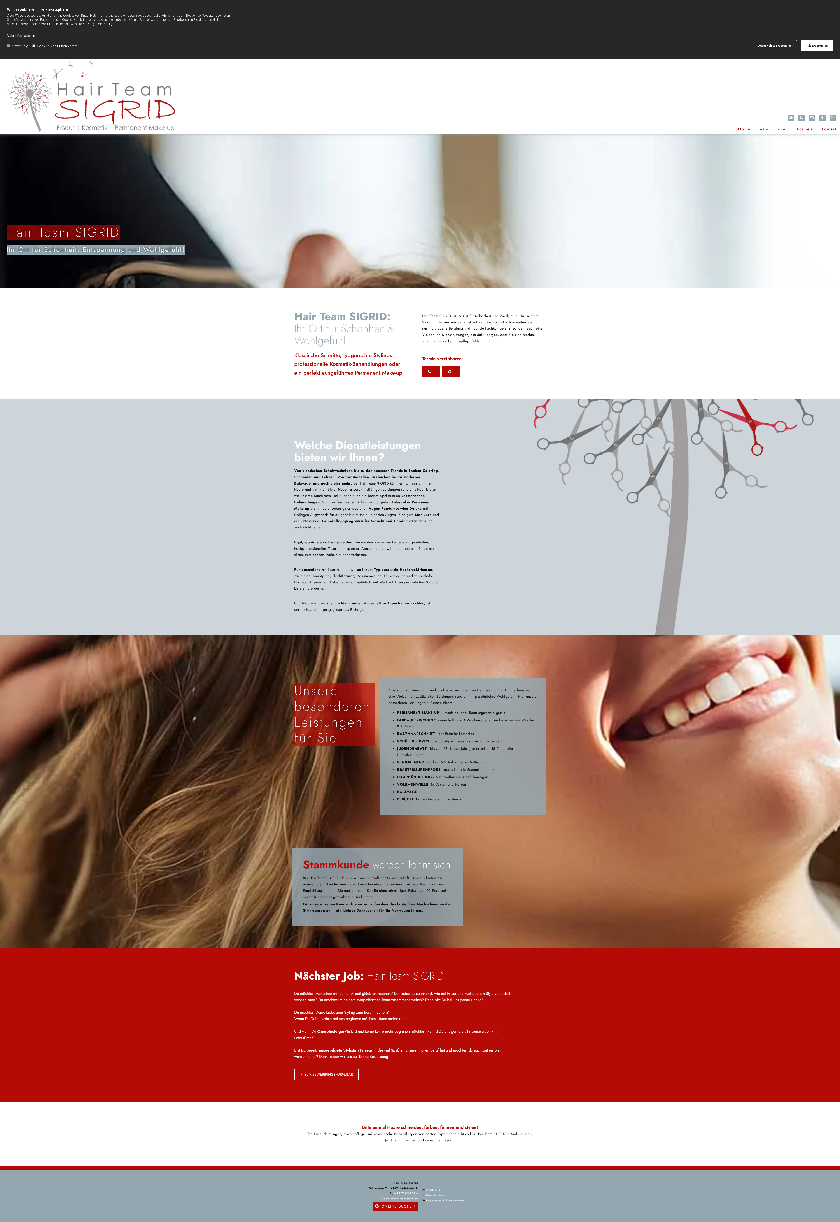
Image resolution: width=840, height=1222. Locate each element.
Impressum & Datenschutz (445, 1201)
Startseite (433, 1190)
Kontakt (829, 129)
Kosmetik (805, 129)
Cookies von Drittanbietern (57, 46)
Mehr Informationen (21, 35)
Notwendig (20, 46)
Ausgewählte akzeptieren (774, 45)
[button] (431, 371)
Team (763, 129)
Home (744, 129)
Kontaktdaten (435, 1195)
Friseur (782, 129)
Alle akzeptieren (817, 45)
